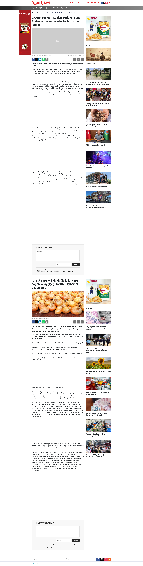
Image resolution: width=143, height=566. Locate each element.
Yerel (48, 8)
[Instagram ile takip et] (106, 3)
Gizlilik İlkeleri (75, 559)
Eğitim (67, 8)
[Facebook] (33, 59)
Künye (63, 559)
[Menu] (111, 8)
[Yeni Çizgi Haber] (41, 3)
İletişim (68, 559)
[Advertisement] (58, 109)
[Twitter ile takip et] (104, 3)
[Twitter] (36, 59)
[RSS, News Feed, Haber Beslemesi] (109, 559)
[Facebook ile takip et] (102, 3)
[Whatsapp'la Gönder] (43, 59)
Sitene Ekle (82, 559)
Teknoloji (73, 8)
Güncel (38, 8)
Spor (58, 8)
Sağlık (62, 8)
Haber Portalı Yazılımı (39, 563)
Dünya (33, 8)
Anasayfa (36, 12)
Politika (53, 8)
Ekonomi (43, 8)
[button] (74, 59)
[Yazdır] (46, 59)
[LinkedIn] (39, 59)
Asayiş (78, 8)
